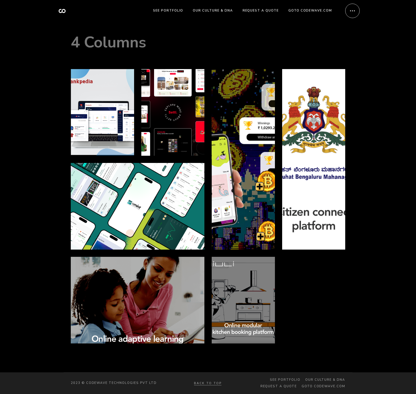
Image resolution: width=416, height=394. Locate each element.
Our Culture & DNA (325, 380)
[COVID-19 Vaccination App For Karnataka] (313, 300)
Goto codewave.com (323, 386)
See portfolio (285, 380)
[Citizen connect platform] (313, 159)
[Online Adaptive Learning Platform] (137, 300)
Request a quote (278, 386)
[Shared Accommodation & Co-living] (173, 112)
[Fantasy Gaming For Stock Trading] (243, 159)
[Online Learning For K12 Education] (102, 112)
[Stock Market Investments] (137, 206)
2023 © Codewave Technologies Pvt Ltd (114, 383)
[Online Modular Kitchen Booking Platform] (243, 300)
